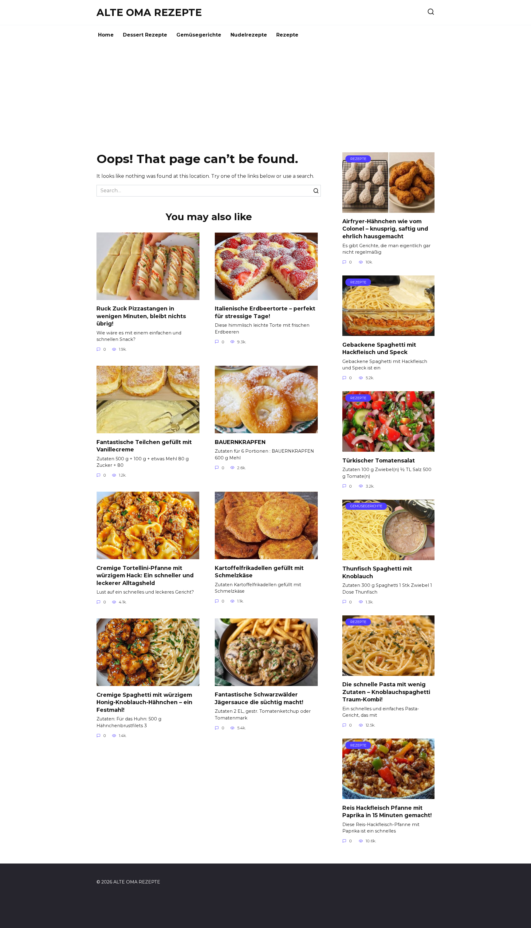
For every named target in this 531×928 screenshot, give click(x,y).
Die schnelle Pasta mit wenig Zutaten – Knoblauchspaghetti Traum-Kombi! (386, 692)
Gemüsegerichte (198, 35)
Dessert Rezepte (145, 35)
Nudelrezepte (248, 35)
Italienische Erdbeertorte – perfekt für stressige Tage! (265, 312)
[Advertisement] (265, 97)
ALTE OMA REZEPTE (149, 12)
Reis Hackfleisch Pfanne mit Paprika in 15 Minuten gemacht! (387, 811)
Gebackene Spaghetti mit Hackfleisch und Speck (379, 348)
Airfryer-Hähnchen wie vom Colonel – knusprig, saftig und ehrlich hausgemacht (385, 229)
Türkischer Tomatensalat (378, 460)
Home (106, 35)
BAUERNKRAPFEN (240, 442)
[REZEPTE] (388, 209)
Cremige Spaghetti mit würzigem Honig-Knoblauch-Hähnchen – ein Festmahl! (144, 702)
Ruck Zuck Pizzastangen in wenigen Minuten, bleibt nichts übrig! (141, 316)
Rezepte (287, 35)
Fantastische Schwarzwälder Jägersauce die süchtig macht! (259, 698)
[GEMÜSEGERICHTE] (388, 556)
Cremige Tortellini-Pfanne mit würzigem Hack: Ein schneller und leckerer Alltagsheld (145, 575)
